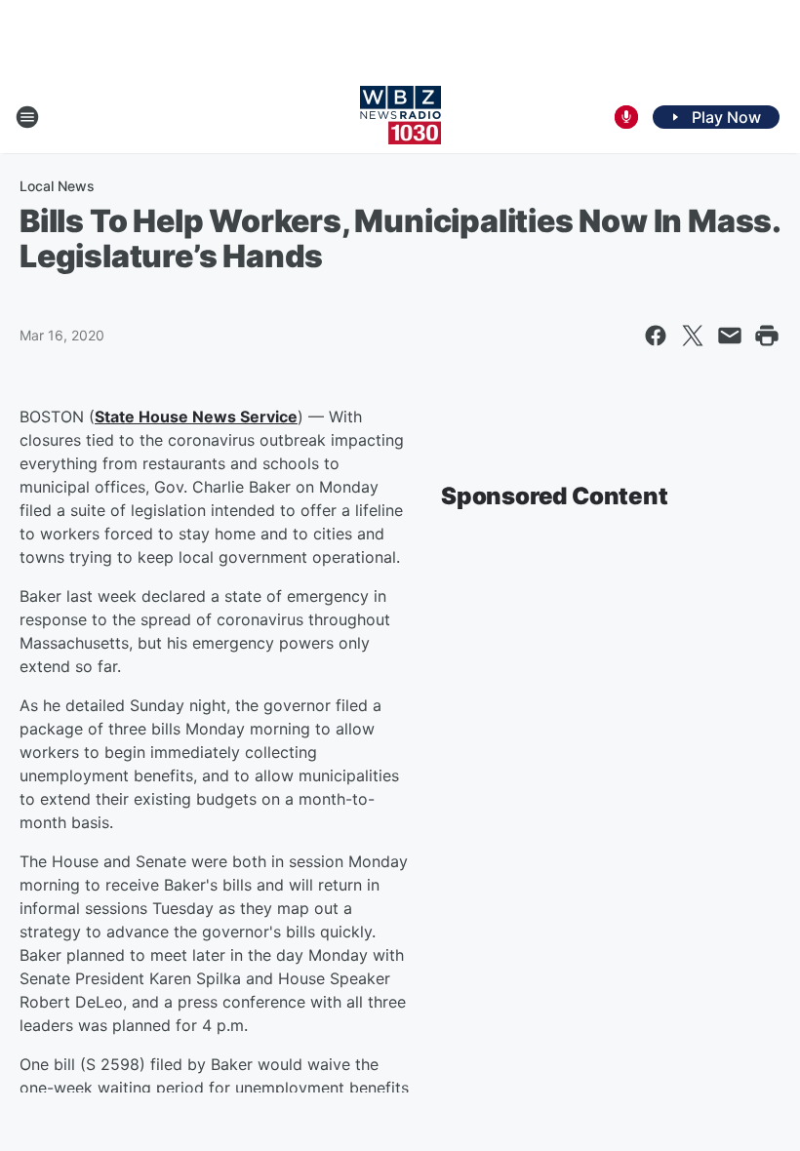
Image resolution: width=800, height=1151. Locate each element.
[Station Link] (400, 117)
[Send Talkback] (626, 117)
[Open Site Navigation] (27, 117)
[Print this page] (766, 335)
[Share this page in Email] (729, 335)
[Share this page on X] (692, 335)
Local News (57, 186)
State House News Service (196, 416)
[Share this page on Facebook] (655, 335)
